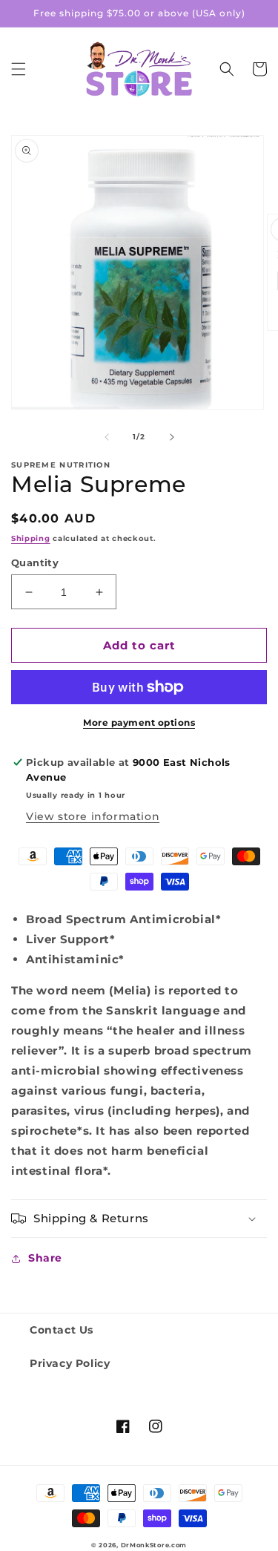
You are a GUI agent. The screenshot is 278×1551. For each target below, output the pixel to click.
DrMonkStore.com (154, 1545)
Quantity (35, 562)
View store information (92, 816)
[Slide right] (172, 437)
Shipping (30, 538)
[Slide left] (106, 437)
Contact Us (61, 1330)
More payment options (139, 722)
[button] (18, 69)
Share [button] (45, 1258)
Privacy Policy (70, 1363)
